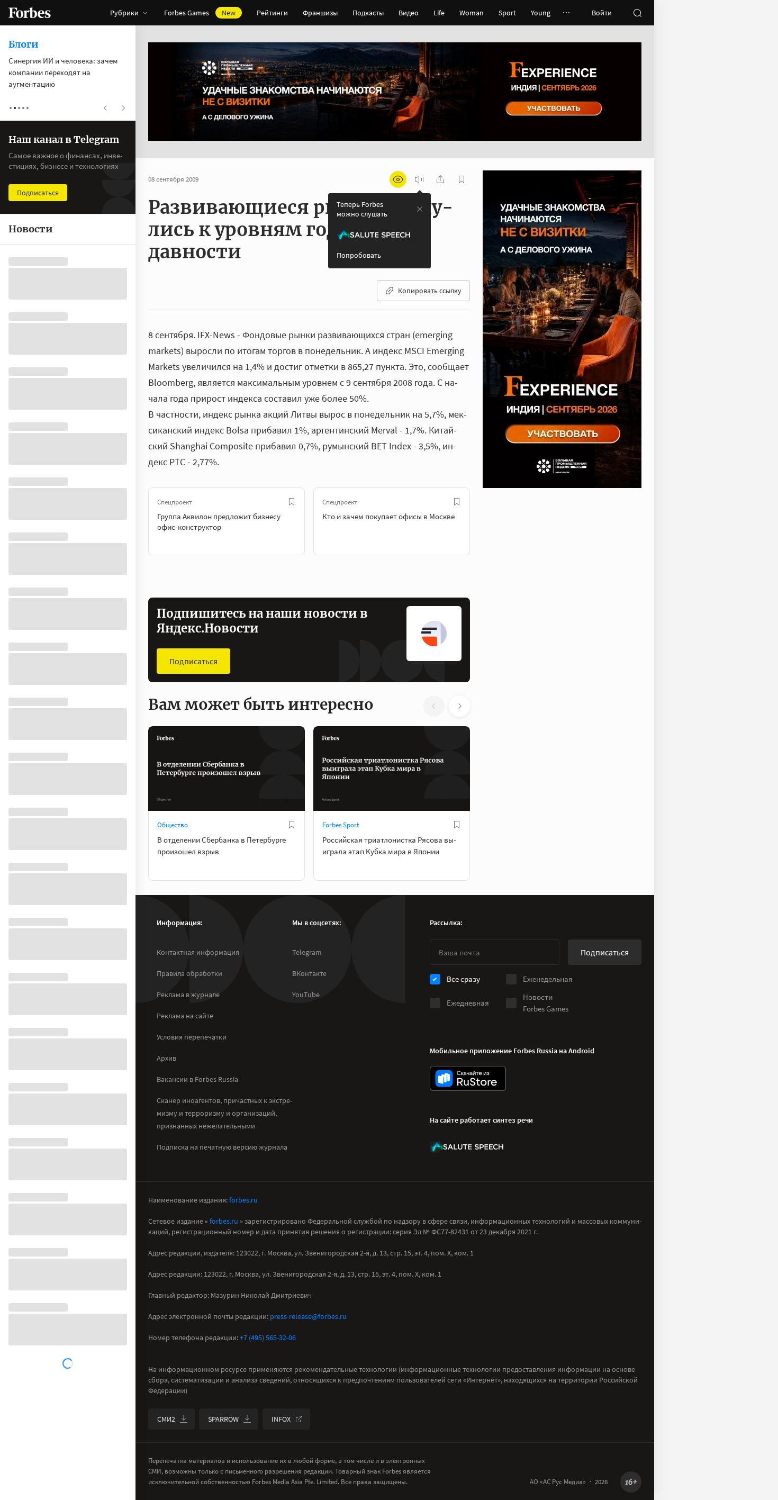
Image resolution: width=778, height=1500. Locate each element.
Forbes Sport (340, 824)
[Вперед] (486, 521)
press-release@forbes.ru (308, 1316)
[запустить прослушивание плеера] (419, 179)
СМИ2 (166, 1419)
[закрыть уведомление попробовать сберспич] (419, 209)
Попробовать (359, 255)
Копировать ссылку (430, 290)
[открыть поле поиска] (637, 12)
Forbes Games (200, 12)
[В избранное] (291, 501)
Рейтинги (272, 12)
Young (540, 12)
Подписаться (193, 661)
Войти (602, 12)
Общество (172, 824)
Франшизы (320, 12)
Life (439, 12)
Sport (507, 12)
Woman (471, 12)
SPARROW (223, 1419)
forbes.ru (243, 1200)
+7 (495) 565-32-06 (268, 1337)
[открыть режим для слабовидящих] (398, 179)
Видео (409, 12)
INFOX (281, 1419)
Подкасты (368, 12)
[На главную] (29, 12)
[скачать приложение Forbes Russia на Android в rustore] (468, 1078)
